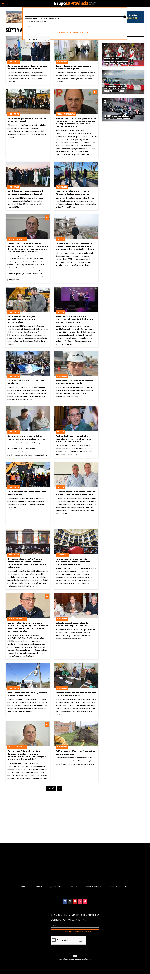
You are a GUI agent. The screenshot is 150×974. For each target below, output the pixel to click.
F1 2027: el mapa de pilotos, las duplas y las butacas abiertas (117, 117)
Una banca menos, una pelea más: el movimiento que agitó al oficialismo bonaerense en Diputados (73, 562)
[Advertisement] (52, 815)
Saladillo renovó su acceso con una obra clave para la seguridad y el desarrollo (26, 192)
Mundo (127, 887)
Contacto (73, 887)
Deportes (113, 887)
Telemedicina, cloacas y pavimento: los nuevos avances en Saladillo (74, 382)
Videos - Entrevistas (66, 114)
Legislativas (13, 555)
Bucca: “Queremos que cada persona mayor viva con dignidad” (73, 67)
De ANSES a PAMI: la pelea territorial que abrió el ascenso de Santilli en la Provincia (76, 492)
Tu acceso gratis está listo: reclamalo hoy (75, 914)
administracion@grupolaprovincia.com (75, 959)
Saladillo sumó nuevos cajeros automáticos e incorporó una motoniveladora (22, 319)
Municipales (13, 61)
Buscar (23, 887)
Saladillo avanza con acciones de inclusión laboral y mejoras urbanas (76, 694)
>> (59, 788)
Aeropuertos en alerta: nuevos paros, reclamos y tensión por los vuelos (115, 88)
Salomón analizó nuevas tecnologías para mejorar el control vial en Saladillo (27, 67)
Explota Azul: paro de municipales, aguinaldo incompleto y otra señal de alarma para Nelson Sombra (73, 439)
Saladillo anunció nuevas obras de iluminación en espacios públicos (72, 624)
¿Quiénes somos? (56, 887)
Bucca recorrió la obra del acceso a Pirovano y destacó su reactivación (73, 192)
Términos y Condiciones (94, 887)
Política (60, 239)
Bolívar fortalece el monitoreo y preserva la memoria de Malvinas (27, 694)
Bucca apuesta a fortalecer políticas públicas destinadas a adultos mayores (26, 437)
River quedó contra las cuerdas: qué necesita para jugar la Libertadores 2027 (116, 60)
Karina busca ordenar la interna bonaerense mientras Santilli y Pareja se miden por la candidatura (75, 319)
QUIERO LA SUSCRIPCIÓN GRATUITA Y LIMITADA (75, 932)
